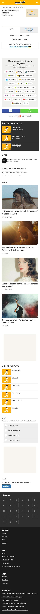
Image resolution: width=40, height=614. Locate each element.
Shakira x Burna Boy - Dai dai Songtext (13, 606)
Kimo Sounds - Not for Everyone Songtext (14, 603)
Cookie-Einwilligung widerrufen (11, 566)
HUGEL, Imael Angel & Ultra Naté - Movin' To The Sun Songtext (20, 593)
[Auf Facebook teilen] (11, 111)
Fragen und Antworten (8, 556)
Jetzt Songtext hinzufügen (20, 39)
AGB (11, 560)
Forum (3, 553)
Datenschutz (5, 560)
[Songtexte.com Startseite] (20, 3)
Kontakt (4, 543)
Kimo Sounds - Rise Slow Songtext (12, 597)
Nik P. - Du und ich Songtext (10, 600)
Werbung (4, 536)
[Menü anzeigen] (3, 2)
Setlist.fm (4, 583)
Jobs (3, 539)
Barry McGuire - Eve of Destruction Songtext (15, 610)
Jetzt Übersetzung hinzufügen (18, 47)
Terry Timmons (8, 15)
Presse (4, 533)
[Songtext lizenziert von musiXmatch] (20, 116)
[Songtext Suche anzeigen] (37, 2)
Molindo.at (5, 580)
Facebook (5, 576)
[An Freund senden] (29, 111)
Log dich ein (5, 172)
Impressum (5, 563)
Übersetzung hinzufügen (29, 30)
